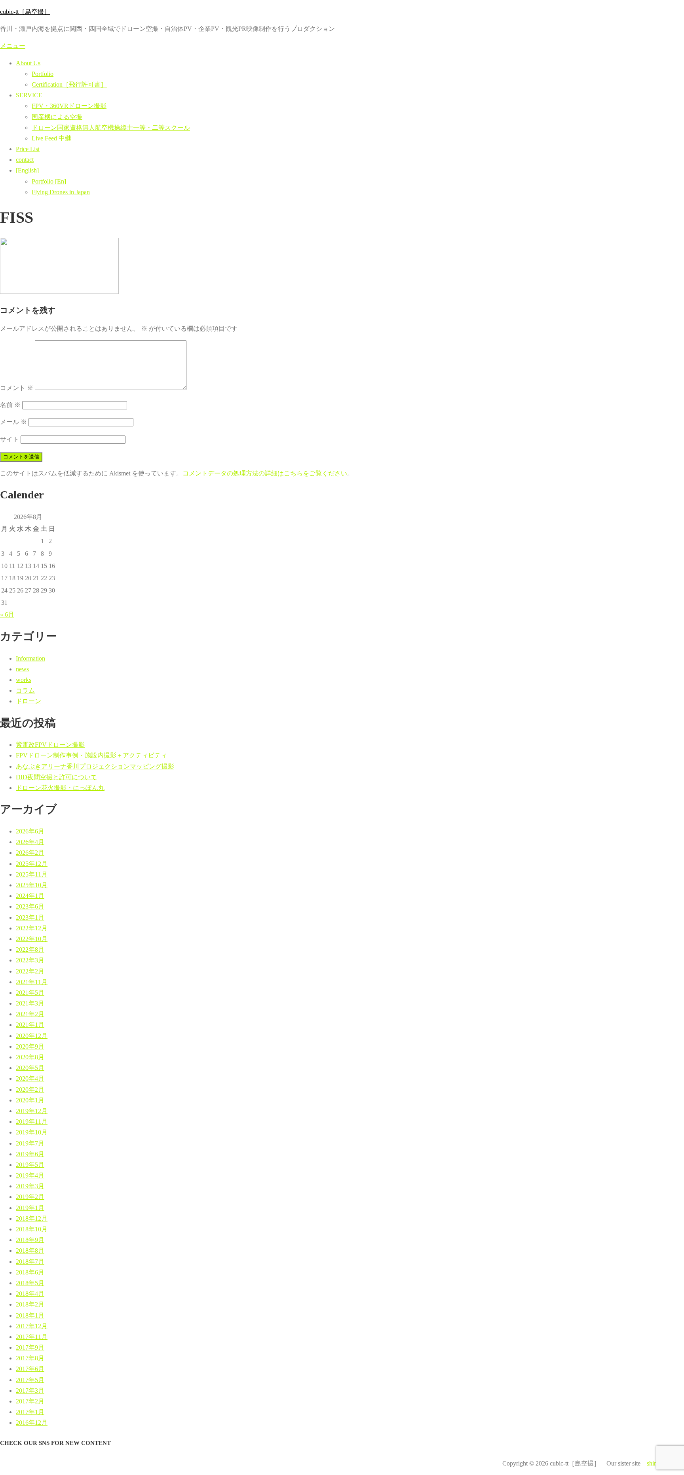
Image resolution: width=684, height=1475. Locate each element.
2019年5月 (30, 1164)
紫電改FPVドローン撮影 (50, 744)
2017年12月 (32, 1326)
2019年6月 (30, 1154)
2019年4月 (30, 1175)
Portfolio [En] (49, 181)
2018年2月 (30, 1304)
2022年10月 (32, 938)
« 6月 (7, 614)
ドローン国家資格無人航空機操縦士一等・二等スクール (111, 127)
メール (13, 421)
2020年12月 (32, 1035)
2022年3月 (30, 960)
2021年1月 (30, 1024)
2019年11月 (32, 1121)
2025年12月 (32, 863)
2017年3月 (30, 1390)
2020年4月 (30, 1078)
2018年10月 (32, 1229)
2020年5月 (30, 1067)
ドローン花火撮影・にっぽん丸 (60, 787)
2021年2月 (30, 1014)
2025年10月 (32, 885)
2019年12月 (32, 1111)
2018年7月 (30, 1261)
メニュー (12, 45)
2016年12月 (32, 1422)
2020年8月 (30, 1057)
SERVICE (29, 95)
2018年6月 (30, 1272)
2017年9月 (30, 1347)
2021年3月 (30, 1003)
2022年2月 (30, 971)
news (22, 669)
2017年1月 (30, 1412)
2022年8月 (30, 949)
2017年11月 (32, 1336)
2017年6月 (30, 1368)
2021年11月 (32, 982)
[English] (27, 170)
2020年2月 (30, 1089)
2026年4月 (30, 842)
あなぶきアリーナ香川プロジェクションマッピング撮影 (95, 766)
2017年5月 (30, 1380)
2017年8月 (30, 1358)
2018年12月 (32, 1218)
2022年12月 (32, 928)
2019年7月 (30, 1143)
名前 (10, 404)
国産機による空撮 (57, 117)
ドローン (28, 701)
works (23, 679)
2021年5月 (30, 992)
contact (25, 159)
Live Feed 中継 (51, 138)
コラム (25, 690)
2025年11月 (32, 874)
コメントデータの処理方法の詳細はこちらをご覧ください (264, 473)
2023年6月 (30, 906)
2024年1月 (30, 895)
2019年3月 (30, 1186)
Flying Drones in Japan (61, 192)
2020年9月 (30, 1046)
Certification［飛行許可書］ (69, 84)
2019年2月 (30, 1196)
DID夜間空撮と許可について (56, 777)
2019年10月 (32, 1132)
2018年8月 (30, 1250)
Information (30, 658)
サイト (9, 439)
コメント (16, 387)
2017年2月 (30, 1401)
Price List (28, 149)
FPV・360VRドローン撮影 (69, 105)
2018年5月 (30, 1283)
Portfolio (42, 73)
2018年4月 (30, 1293)
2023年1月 (30, 917)
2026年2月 (30, 852)
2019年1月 (30, 1207)
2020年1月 (30, 1100)
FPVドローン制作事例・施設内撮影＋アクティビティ (91, 755)
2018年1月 (30, 1315)
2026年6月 (30, 831)
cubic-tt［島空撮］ (25, 11)
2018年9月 (30, 1239)
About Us (28, 63)
